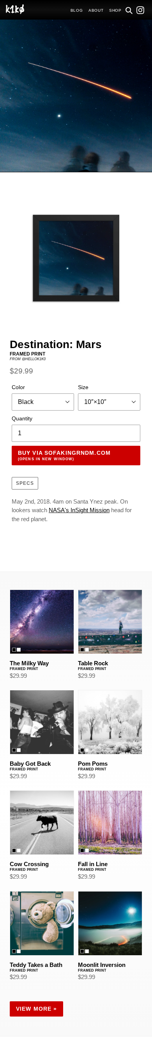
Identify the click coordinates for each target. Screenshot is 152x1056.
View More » (36, 1009)
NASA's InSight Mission (79, 510)
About (96, 10)
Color (18, 387)
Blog (77, 10)
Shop (115, 10)
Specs (25, 483)
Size (83, 387)
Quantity (22, 418)
